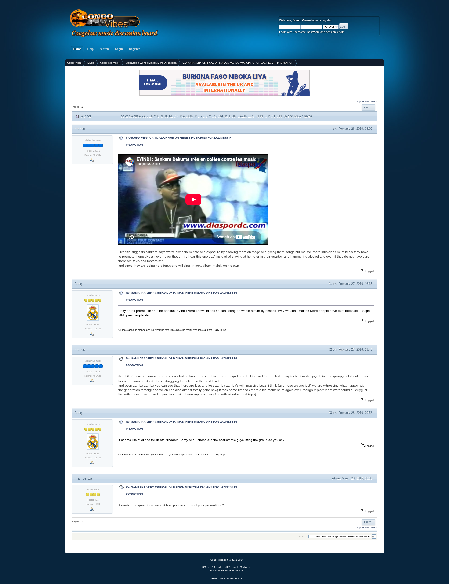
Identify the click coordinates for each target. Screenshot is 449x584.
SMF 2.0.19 (208, 567)
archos (80, 129)
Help (90, 49)
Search (104, 49)
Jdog (78, 284)
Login (118, 49)
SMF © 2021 (224, 567)
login (314, 20)
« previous (363, 101)
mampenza (83, 478)
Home (77, 49)
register (326, 20)
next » (373, 101)
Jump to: (303, 536)
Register (134, 49)
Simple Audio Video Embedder (226, 570)
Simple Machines (241, 567)
